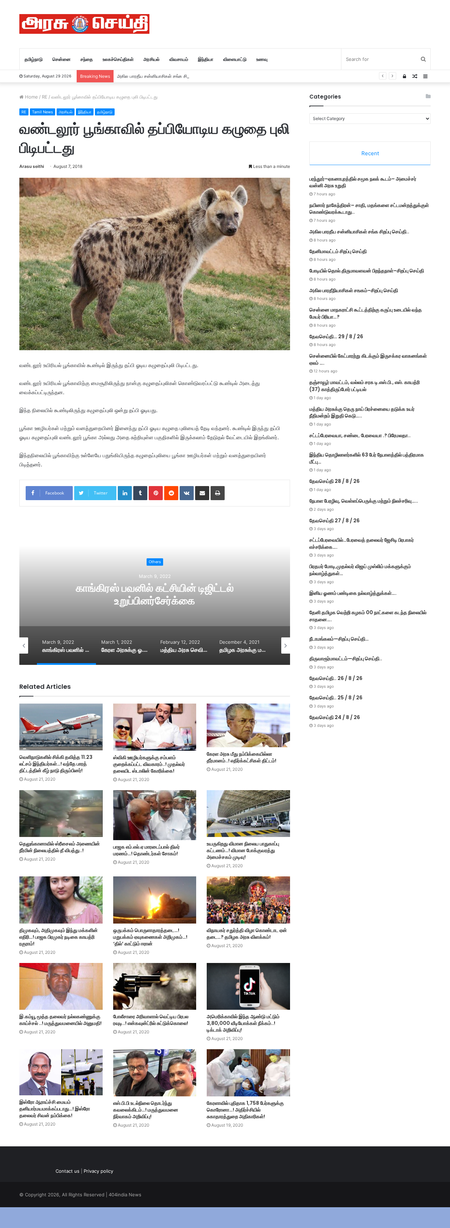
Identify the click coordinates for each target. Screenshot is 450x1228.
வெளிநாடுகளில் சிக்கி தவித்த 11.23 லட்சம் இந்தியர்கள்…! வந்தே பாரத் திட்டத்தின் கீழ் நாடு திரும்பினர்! (55, 764)
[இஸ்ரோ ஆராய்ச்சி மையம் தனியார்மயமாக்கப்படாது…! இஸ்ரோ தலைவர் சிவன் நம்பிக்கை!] (61, 1072)
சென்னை (61, 59)
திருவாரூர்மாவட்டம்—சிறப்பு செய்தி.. (345, 658)
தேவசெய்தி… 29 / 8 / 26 (336, 336)
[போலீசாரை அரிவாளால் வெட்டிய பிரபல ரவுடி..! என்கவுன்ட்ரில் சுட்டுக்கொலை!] (155, 986)
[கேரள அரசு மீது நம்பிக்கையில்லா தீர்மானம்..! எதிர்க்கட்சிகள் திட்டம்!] (248, 725)
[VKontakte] (187, 493)
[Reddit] (171, 493)
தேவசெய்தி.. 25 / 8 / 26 (335, 697)
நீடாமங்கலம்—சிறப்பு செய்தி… (339, 638)
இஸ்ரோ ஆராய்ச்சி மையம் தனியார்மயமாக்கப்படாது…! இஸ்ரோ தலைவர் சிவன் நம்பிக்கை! (54, 1108)
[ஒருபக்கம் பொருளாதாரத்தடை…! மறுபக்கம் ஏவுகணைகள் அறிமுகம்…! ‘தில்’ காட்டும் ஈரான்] (155, 899)
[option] (154, 594)
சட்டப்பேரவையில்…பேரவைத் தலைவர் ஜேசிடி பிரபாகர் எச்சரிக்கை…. (361, 543)
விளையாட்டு (234, 59)
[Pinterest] (156, 493)
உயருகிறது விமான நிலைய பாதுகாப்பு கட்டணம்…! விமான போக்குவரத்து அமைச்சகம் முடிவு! (243, 850)
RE (44, 97)
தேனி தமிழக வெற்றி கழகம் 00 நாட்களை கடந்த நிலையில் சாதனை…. (367, 616)
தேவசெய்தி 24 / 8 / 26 (334, 717)
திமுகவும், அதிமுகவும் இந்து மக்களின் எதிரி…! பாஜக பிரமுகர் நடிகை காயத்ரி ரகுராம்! (58, 937)
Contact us (67, 1171)
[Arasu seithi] (84, 24)
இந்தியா (205, 59)
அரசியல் (151, 59)
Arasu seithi (31, 166)
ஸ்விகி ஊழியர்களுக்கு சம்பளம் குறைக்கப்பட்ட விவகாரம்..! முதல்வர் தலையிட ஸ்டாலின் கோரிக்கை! (149, 764)
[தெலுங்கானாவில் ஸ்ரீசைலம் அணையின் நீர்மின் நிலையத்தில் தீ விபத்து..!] (61, 813)
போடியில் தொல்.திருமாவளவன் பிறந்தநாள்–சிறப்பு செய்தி (366, 270)
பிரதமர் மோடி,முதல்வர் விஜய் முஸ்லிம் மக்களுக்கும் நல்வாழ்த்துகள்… (360, 570)
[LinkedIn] (125, 493)
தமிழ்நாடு (34, 59)
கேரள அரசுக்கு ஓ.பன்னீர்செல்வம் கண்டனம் (154, 594)
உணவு (262, 59)
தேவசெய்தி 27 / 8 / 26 (334, 520)
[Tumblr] (140, 493)
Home (31, 97)
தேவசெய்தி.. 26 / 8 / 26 (335, 678)
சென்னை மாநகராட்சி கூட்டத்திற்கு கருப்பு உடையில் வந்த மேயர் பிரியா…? (365, 313)
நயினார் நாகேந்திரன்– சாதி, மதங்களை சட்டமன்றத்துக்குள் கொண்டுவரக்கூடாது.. (369, 209)
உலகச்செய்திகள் (118, 59)
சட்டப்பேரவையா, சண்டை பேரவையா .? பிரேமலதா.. (360, 435)
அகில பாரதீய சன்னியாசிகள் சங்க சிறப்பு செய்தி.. (164, 76)
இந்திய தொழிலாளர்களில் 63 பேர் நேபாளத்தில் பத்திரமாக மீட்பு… (366, 458)
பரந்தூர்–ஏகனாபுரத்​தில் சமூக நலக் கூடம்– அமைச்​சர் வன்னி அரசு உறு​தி (362, 182)
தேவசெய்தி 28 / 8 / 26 (334, 481)
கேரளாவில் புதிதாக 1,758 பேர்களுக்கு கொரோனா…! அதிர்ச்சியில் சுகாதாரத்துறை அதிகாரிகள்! (245, 1110)
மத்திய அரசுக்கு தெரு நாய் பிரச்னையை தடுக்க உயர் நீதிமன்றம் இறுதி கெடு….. (361, 412)
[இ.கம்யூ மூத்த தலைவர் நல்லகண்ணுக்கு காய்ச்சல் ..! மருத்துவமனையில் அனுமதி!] (61, 986)
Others (155, 568)
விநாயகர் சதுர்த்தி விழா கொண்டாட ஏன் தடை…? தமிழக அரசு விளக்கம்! (247, 933)
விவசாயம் (178, 59)
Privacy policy (98, 1171)
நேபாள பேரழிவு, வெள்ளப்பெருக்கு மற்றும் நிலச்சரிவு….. (363, 500)
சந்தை (87, 59)
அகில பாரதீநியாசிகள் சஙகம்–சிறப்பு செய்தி (353, 290)
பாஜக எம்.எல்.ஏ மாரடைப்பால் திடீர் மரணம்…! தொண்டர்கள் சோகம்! (146, 850)
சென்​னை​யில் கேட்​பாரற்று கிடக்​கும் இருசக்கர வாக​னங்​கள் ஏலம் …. (368, 359)
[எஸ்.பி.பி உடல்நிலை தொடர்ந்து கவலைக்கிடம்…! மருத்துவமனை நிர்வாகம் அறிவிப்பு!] (155, 1072)
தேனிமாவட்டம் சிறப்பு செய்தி (338, 251)
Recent (370, 153)
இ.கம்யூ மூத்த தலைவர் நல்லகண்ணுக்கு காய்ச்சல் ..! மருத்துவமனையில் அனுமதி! (60, 1020)
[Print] (218, 493)
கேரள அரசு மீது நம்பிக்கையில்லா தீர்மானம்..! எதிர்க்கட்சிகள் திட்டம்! (241, 757)
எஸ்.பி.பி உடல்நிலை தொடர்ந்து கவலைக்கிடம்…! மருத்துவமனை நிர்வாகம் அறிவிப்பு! (145, 1110)
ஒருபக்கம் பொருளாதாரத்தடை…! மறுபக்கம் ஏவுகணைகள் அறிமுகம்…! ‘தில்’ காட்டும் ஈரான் (150, 937)
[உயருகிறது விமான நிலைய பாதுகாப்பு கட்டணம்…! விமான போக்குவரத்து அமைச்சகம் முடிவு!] (248, 813)
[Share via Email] (202, 493)
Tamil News (42, 111)
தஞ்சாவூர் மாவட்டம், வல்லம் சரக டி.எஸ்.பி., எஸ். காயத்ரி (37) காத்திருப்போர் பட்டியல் (364, 386)
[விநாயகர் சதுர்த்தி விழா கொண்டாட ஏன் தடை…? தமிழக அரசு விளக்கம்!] (248, 899)
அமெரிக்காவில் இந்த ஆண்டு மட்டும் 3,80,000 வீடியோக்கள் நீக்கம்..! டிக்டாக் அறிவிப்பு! (243, 1023)
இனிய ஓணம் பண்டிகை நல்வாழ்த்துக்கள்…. (353, 593)
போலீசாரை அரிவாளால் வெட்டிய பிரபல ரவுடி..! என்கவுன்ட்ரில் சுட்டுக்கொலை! (150, 1020)
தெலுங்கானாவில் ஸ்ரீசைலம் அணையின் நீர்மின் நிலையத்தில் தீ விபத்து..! (59, 847)
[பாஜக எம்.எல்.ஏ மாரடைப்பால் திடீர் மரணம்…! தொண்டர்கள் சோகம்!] (155, 815)
